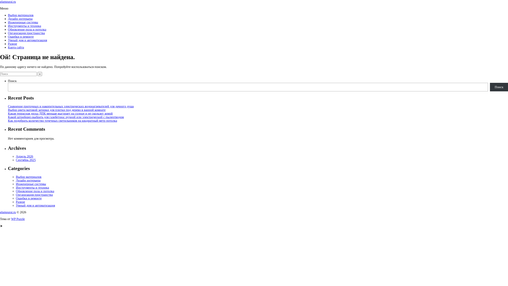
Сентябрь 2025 (26, 160)
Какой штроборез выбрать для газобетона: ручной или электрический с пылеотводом (66, 117)
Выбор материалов (21, 15)
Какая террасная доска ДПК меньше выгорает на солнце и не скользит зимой (60, 113)
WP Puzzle (18, 219)
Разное (12, 43)
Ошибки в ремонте (21, 36)
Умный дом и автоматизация (27, 40)
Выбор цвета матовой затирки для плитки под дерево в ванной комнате (57, 110)
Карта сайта (16, 47)
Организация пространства (26, 33)
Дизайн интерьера (20, 18)
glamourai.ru (8, 1)
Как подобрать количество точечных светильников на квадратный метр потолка (62, 120)
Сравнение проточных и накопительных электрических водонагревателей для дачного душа (71, 106)
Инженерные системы (23, 22)
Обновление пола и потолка (27, 29)
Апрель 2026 (24, 156)
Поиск (12, 81)
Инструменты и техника (24, 26)
